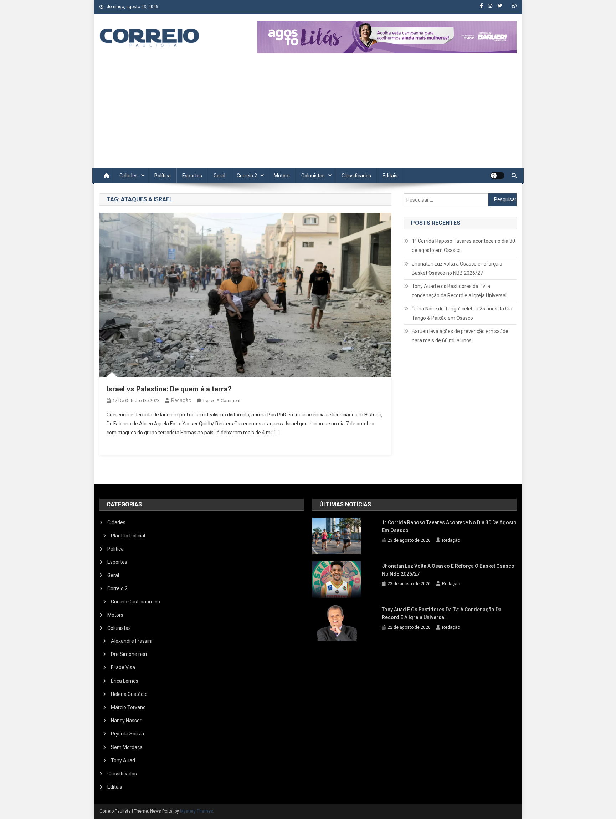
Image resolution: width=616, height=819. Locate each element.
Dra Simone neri (129, 654)
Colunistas (313, 175)
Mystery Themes (196, 811)
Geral (219, 175)
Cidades (128, 175)
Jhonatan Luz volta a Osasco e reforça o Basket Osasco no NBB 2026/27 (457, 268)
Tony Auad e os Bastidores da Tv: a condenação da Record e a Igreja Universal (459, 290)
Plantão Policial (128, 536)
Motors (282, 175)
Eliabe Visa (123, 667)
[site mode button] (497, 175)
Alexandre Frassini (131, 641)
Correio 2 (247, 175)
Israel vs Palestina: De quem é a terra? (169, 389)
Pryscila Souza (127, 734)
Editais (390, 175)
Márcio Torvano (128, 707)
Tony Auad (123, 760)
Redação (181, 400)
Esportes (192, 175)
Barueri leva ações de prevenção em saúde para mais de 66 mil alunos (460, 335)
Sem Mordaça (127, 747)
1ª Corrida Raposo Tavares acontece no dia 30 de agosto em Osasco (463, 245)
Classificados (356, 175)
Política (162, 175)
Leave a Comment (222, 400)
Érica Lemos (124, 681)
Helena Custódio (129, 694)
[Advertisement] (308, 115)
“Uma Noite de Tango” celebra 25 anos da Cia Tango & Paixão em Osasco (462, 313)
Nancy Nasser (126, 720)
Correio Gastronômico (135, 602)
